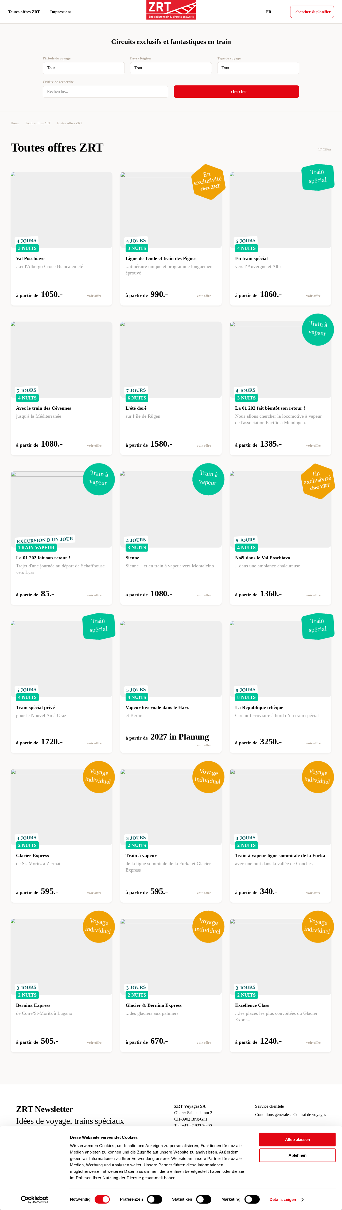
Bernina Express (33, 1005)
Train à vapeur (141, 855)
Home (15, 123)
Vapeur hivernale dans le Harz (157, 707)
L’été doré (136, 408)
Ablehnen (297, 1155)
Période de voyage (57, 58)
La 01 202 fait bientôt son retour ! (270, 408)
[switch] (154, 1199)
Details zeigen (283, 1199)
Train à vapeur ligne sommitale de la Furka (280, 855)
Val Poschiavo (30, 258)
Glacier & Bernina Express (154, 1005)
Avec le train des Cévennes (43, 408)
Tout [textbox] (51, 68)
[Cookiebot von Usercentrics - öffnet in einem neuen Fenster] (34, 1200)
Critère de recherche (58, 82)
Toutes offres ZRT (38, 123)
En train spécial (251, 258)
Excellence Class (252, 1005)
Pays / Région (140, 58)
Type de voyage (229, 58)
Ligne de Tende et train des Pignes (161, 258)
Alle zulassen (297, 1139)
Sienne (132, 557)
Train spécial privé (35, 707)
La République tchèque (259, 707)
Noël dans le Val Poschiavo (262, 557)
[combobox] (84, 68)
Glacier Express (32, 855)
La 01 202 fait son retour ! (43, 557)
